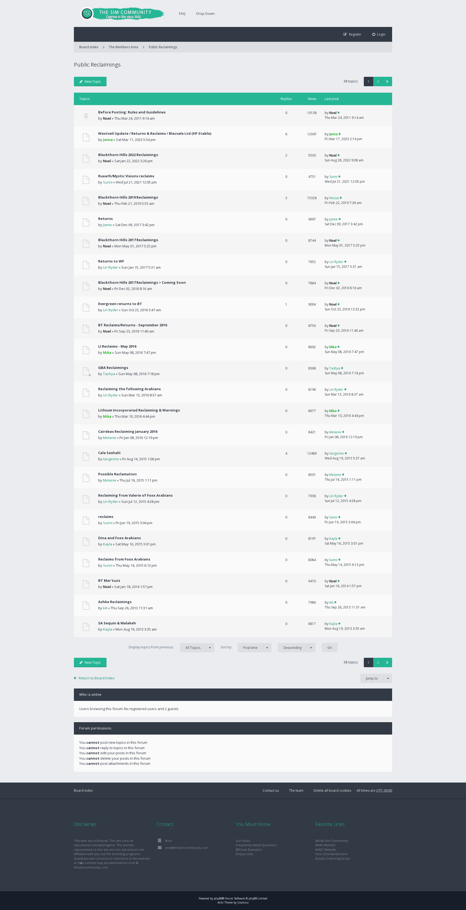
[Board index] (120, 13)
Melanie (109, 437)
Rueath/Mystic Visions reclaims (126, 176)
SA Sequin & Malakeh (117, 623)
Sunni (107, 182)
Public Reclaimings (163, 47)
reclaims (105, 516)
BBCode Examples (249, 849)
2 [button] (378, 81)
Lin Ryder (110, 267)
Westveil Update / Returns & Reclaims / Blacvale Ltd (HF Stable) (154, 133)
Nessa (334, 198)
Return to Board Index (97, 678)
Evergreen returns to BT (120, 303)
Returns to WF (111, 261)
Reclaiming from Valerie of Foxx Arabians (135, 495)
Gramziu (243, 902)
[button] (387, 81)
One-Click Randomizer (331, 854)
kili (105, 607)
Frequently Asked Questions (256, 845)
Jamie (107, 224)
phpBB (218, 898)
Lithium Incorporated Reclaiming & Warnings (139, 410)
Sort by (239, 647)
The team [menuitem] (296, 790)
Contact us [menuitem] (271, 790)
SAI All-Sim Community (331, 841)
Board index (83, 790)
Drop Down (205, 13)
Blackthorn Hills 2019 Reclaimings (128, 197)
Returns (105, 218)
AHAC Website (325, 845)
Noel (107, 118)
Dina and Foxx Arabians (119, 537)
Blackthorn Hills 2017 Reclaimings (128, 239)
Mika (107, 352)
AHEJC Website (325, 849)
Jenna (108, 139)
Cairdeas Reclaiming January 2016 (127, 431)
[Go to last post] (338, 113)
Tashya (109, 373)
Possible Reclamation (117, 474)
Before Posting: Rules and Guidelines (132, 112)
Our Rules (243, 841)
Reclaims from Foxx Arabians (124, 559)
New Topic (93, 81)
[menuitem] (379, 34)
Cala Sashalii (109, 452)
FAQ (182, 13)
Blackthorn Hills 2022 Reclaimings (128, 154)
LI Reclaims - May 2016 (117, 346)
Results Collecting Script (332, 858)
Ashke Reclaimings (115, 601)
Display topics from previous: (164, 647)
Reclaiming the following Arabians (129, 388)
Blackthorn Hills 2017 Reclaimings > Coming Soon (142, 282)
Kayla (107, 544)
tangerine (111, 458)
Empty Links (244, 854)
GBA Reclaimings (113, 367)
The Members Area (123, 47)
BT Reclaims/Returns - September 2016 (132, 325)
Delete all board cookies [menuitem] (332, 790)
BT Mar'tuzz (109, 580)
